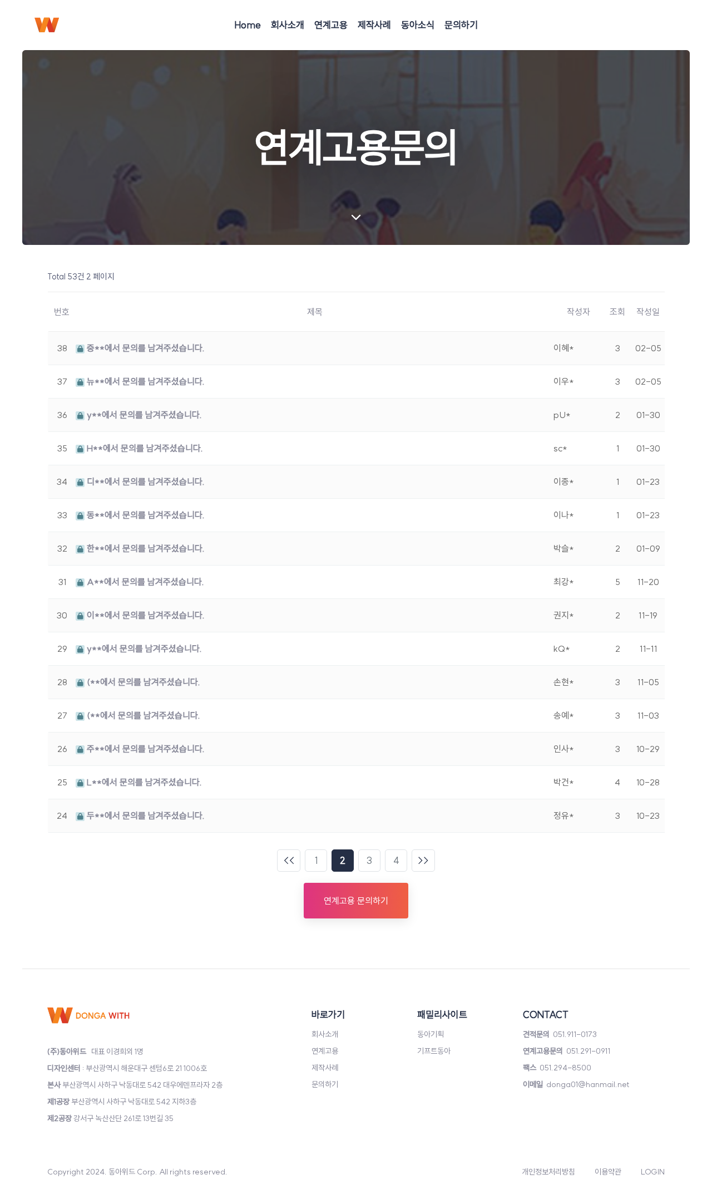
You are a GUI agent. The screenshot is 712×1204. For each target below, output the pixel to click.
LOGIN (653, 1172)
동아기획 (430, 1034)
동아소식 (417, 25)
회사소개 (287, 25)
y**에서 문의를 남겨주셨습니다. (143, 414)
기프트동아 (434, 1051)
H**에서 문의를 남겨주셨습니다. (144, 448)
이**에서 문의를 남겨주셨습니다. (145, 615)
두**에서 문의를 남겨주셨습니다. (145, 815)
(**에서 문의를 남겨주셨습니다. (142, 681)
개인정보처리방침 (548, 1172)
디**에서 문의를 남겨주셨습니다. (145, 481)
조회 (617, 311)
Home (247, 25)
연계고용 (331, 25)
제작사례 (374, 25)
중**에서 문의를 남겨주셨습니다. (145, 347)
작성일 (648, 311)
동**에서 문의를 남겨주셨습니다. (145, 514)
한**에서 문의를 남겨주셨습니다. (145, 548)
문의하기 (461, 25)
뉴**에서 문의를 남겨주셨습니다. (145, 381)
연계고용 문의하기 (356, 900)
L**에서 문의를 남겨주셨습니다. (143, 782)
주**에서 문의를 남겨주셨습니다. (145, 748)
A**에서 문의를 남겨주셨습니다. (144, 581)
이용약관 (608, 1172)
